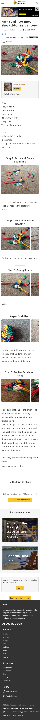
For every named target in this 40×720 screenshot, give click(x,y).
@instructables (11, 691)
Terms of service (28, 705)
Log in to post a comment (20, 598)
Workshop (6, 637)
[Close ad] (37, 9)
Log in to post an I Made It (20, 500)
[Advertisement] (20, 12)
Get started (6, 671)
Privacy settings (26, 708)
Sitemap (5, 677)
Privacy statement (11, 708)
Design (5, 640)
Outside (5, 654)
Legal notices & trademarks (14, 715)
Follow (17, 88)
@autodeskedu (11, 696)
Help (4, 674)
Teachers (5, 657)
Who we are (6, 681)
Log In (20, 588)
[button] (2, 3)
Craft (4, 644)
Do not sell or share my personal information (21, 712)
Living (20, 30)
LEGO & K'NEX (30, 30)
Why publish (7, 667)
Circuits (5, 634)
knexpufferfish (9, 30)
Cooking (5, 647)
